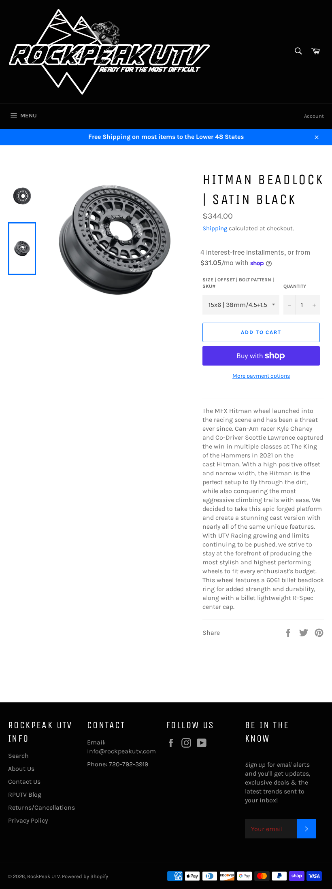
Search (18, 755)
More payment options (261, 375)
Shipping (214, 228)
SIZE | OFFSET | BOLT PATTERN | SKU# (238, 283)
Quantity (294, 286)
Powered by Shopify (85, 876)
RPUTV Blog (24, 794)
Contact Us (24, 781)
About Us (21, 768)
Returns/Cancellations (41, 807)
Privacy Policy (28, 820)
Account (314, 116)
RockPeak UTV (43, 876)
